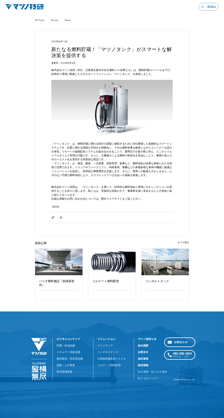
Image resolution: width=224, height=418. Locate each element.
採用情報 (143, 365)
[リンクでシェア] (52, 217)
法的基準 (143, 358)
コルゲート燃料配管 (105, 281)
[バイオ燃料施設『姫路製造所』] (58, 262)
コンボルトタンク (157, 281)
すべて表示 (183, 242)
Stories (54, 20)
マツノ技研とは (147, 339)
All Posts (39, 20)
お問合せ (143, 352)
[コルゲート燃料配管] (112, 262)
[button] (202, 7)
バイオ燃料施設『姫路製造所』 (56, 283)
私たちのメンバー (148, 378)
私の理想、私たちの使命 (152, 371)
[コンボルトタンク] (165, 262)
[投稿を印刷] (60, 217)
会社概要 (143, 345)
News (68, 20)
